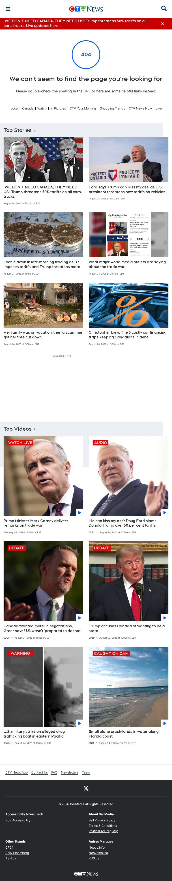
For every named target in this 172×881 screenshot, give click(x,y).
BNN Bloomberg (17, 853)
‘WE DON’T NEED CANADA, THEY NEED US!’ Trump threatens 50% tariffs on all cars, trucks (43, 192)
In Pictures (58, 108)
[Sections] (8, 8)
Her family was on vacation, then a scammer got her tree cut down (43, 334)
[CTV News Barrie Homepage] (86, 9)
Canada (28, 108)
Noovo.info (97, 847)
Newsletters (69, 772)
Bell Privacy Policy (102, 820)
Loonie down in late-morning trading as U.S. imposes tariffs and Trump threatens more (42, 264)
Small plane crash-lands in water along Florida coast (124, 733)
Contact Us (39, 772)
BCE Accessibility (17, 820)
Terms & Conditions (103, 825)
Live (159, 108)
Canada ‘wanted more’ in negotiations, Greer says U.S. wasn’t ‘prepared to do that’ (43, 628)
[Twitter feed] (86, 788)
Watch (42, 108)
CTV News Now (140, 108)
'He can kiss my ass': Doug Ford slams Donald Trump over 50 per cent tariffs (123, 523)
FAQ (54, 772)
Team (86, 772)
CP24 (9, 847)
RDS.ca (94, 858)
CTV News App (16, 772)
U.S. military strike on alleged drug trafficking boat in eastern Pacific (34, 733)
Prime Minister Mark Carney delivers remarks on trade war (36, 523)
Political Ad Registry (103, 831)
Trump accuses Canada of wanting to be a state (127, 628)
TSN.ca (10, 858)
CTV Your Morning (83, 108)
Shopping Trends (112, 108)
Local (14, 108)
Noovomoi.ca (98, 853)
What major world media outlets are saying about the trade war (127, 264)
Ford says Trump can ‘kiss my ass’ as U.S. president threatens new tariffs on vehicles (127, 189)
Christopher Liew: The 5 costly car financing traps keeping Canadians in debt (127, 334)
